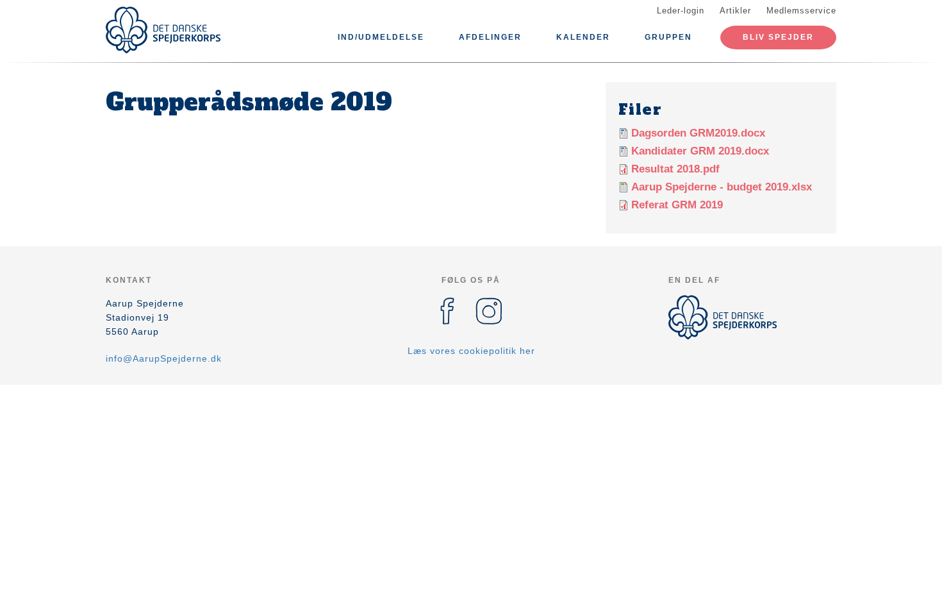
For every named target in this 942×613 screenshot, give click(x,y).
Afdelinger (490, 37)
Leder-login (680, 10)
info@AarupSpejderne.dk (164, 358)
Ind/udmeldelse (381, 37)
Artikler (735, 10)
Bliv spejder (778, 37)
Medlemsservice (801, 10)
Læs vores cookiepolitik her (471, 351)
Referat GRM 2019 (677, 205)
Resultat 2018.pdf (675, 169)
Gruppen (668, 37)
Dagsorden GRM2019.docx (698, 133)
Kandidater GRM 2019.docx (700, 151)
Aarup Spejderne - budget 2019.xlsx (721, 187)
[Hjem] (163, 30)
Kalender (583, 37)
